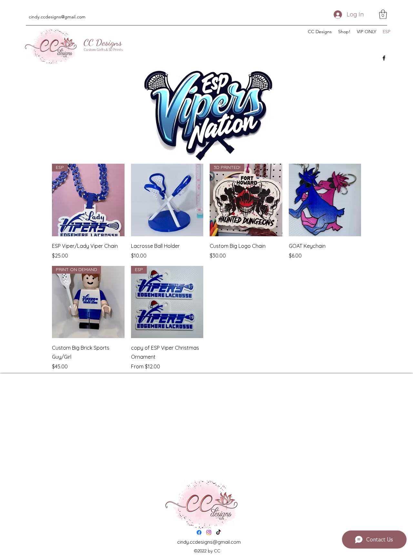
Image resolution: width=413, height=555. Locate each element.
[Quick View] (167, 200)
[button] (383, 14)
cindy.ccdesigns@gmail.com (57, 17)
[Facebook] (384, 58)
